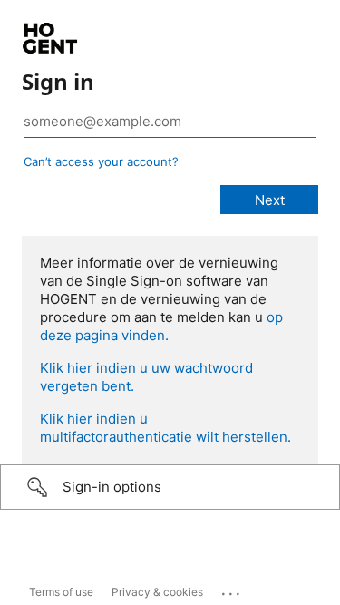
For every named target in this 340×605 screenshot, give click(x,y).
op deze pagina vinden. (161, 326)
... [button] (232, 590)
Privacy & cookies (157, 592)
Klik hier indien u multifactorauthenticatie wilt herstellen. (165, 427)
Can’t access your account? (101, 161)
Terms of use (61, 592)
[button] (170, 487)
